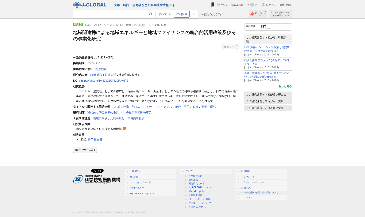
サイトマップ (248, 197)
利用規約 (245, 171)
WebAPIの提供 (196, 191)
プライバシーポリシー (252, 182)
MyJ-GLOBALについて (200, 187)
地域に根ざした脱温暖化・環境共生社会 (118, 118)
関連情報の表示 (197, 183)
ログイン (271, 4)
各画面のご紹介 (197, 175)
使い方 (225, 4)
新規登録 (285, 4)
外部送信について (198, 207)
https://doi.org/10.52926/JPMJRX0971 (104, 80)
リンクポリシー (249, 177)
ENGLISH (237, 4)
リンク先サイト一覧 (140, 182)
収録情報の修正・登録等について (261, 192)
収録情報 (134, 177)
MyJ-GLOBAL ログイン (142, 193)
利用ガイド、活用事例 (200, 199)
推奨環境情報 (195, 195)
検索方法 (193, 179)
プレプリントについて (200, 203)
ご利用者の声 (137, 188)
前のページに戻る (85, 149)
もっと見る (285, 86)
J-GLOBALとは (138, 171)
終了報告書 (95, 139)
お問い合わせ (248, 188)
